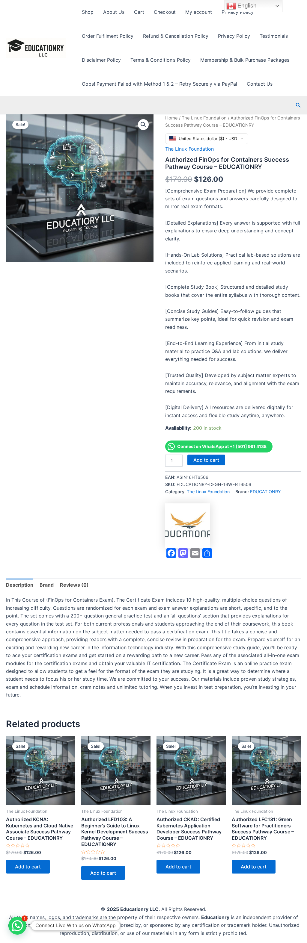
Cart (139, 12)
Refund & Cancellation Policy (175, 36)
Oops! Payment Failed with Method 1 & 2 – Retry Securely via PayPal (159, 84)
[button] (298, 105)
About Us (113, 12)
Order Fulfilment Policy (107, 36)
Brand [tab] (47, 585)
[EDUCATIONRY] (187, 525)
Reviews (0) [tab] (74, 585)
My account (198, 12)
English (246, 5)
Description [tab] (19, 585)
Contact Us (260, 84)
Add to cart (206, 460)
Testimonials (274, 36)
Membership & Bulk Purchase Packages (244, 60)
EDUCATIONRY (265, 491)
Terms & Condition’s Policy (160, 60)
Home (171, 118)
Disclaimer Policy (101, 60)
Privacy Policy (238, 12)
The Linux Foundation (204, 118)
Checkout (165, 12)
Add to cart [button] (28, 867)
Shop (88, 12)
